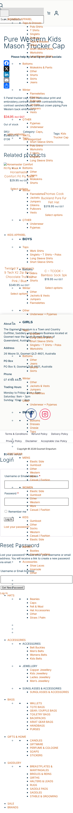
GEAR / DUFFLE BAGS (43, 710)
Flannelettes (37, 93)
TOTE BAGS (37, 707)
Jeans (33, 82)
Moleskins (36, 179)
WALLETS (36, 703)
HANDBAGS (37, 725)
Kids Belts (36, 658)
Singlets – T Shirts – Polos (45, 254)
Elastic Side (37, 461)
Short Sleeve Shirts (41, 48)
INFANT (28, 412)
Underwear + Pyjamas (43, 314)
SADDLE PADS (39, 788)
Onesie (34, 427)
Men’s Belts (37, 651)
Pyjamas (35, 123)
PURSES (35, 729)
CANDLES (36, 740)
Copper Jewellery (40, 669)
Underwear (36, 127)
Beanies (34, 598)
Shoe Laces (37, 565)
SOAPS (34, 751)
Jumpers (35, 108)
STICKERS (36, 755)
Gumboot (35, 465)
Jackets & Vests (40, 295)
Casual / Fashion (40, 479)
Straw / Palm (37, 617)
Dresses (35, 37)
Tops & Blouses (39, 41)
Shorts (34, 74)
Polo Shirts (36, 26)
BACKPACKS (38, 718)
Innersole (35, 569)
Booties (34, 550)
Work (33, 476)
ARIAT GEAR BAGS (41, 721)
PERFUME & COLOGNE (44, 747)
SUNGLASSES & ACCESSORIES (49, 692)
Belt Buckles (37, 647)
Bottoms (35, 420)
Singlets (35, 34)
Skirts (33, 78)
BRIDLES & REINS (40, 773)
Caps (33, 602)
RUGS (33, 785)
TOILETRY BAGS (40, 714)
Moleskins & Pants (41, 67)
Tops (33, 431)
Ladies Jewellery (40, 677)
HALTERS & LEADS (41, 781)
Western (35, 472)
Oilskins (34, 97)
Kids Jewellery (39, 673)
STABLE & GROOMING (44, 796)
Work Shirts (37, 250)
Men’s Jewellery (39, 680)
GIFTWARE (36, 744)
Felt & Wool (36, 606)
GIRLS (27, 322)
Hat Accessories (40, 610)
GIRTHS (34, 777)
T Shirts (34, 30)
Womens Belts (38, 654)
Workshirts (36, 52)
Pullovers (35, 100)
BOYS (27, 239)
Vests (33, 112)
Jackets (35, 104)
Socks (33, 528)
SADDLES (36, 792)
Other (33, 45)
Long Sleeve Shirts (41, 56)
